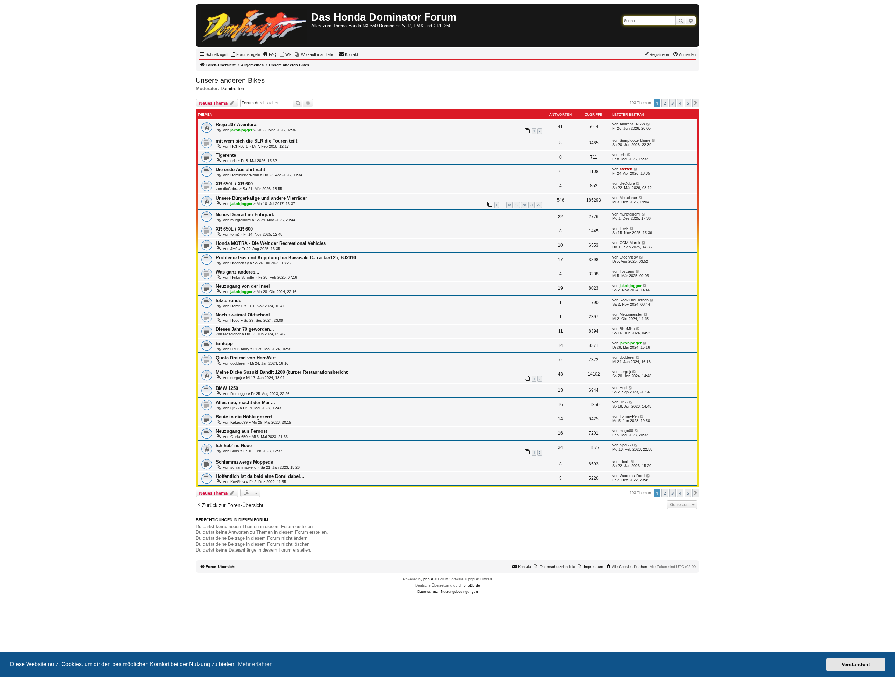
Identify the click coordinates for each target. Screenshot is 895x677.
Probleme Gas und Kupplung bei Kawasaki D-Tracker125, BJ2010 (286, 257)
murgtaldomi (240, 220)
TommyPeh (629, 416)
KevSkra (237, 482)
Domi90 (236, 306)
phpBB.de (472, 585)
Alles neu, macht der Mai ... (245, 402)
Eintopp (224, 343)
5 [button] (688, 103)
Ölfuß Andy (239, 349)
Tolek (624, 228)
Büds (234, 451)
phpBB (429, 579)
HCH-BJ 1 (239, 146)
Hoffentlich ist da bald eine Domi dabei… (260, 476)
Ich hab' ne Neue (234, 445)
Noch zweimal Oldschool (243, 315)
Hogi (623, 388)
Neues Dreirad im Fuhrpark (245, 214)
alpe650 (626, 445)
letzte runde (228, 300)
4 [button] (680, 103)
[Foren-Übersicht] (254, 25)
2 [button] (665, 103)
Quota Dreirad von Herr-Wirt (246, 358)
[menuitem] (245, 54)
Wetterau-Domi (632, 476)
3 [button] (672, 103)
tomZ (234, 234)
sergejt (236, 378)
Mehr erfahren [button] (255, 664)
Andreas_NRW (632, 124)
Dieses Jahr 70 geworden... (245, 329)
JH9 (233, 249)
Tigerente (226, 155)
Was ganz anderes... (237, 272)
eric (233, 161)
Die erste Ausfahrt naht (240, 169)
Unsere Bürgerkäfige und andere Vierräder (261, 198)
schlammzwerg (243, 467)
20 (524, 205)
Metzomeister (631, 314)
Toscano (627, 271)
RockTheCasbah (634, 300)
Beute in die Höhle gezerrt (244, 417)
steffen (626, 169)
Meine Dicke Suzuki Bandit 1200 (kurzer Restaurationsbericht (282, 372)
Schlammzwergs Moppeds (244, 462)
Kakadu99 (239, 422)
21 (531, 205)
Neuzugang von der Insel (243, 286)
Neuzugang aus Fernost (241, 431)
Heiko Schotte (242, 277)
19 (516, 205)
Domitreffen (232, 88)
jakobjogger (241, 130)
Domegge (238, 394)
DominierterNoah (244, 175)
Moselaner (628, 198)
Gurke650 (239, 437)
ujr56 (234, 408)
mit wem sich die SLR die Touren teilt (256, 141)
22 (538, 205)
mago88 (626, 431)
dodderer (238, 363)
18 (509, 205)
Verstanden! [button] (856, 664)
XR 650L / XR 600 (234, 184)
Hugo (234, 320)
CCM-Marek (630, 243)
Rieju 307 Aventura (236, 124)
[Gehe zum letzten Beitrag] (648, 124)
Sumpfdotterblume (635, 140)
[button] (695, 103)
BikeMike (627, 329)
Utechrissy (239, 263)
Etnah (624, 461)
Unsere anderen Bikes (230, 80)
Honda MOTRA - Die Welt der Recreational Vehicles (271, 243)
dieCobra (230, 189)
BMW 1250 (227, 388)
